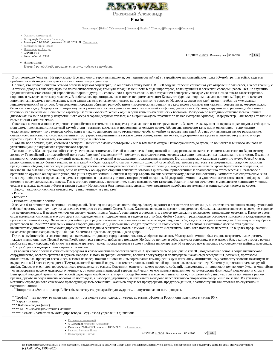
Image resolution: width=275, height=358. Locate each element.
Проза (49, 45)
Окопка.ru (187, 28)
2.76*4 (203, 55)
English (144, 28)
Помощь (157, 28)
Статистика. (90, 42)
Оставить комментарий (38, 35)
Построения (171, 28)
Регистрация (90, 28)
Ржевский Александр (137, 14)
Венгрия (39, 45)
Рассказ (28, 45)
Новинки (132, 28)
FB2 (36, 52)
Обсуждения (117, 28)
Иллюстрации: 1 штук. (37, 49)
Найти (103, 28)
